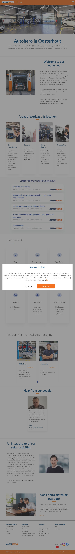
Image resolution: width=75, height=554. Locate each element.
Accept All (45, 286)
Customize (28, 286)
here (48, 280)
